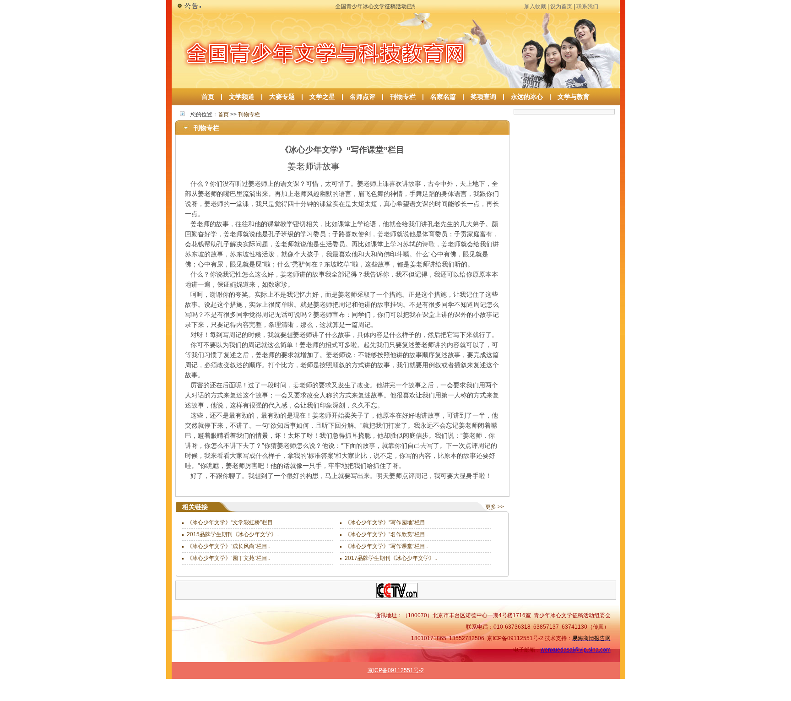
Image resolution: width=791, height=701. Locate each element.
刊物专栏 (403, 96)
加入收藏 (535, 6)
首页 (207, 96)
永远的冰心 (527, 96)
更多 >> (494, 507)
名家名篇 (443, 96)
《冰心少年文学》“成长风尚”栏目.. (228, 546)
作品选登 (538, 695)
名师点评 (362, 96)
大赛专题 (282, 96)
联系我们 (587, 6)
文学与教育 (570, 96)
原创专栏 (598, 695)
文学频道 (242, 96)
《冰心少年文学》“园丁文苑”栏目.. (228, 558)
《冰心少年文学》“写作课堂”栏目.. (386, 546)
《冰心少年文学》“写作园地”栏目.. (386, 522)
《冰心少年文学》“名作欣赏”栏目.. (386, 534)
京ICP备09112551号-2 (396, 670)
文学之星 (322, 96)
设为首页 (561, 6)
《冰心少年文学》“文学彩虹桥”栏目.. (231, 522)
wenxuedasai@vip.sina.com (576, 650)
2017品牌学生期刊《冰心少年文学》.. (391, 558)
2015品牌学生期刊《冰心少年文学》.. (233, 534)
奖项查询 (483, 96)
